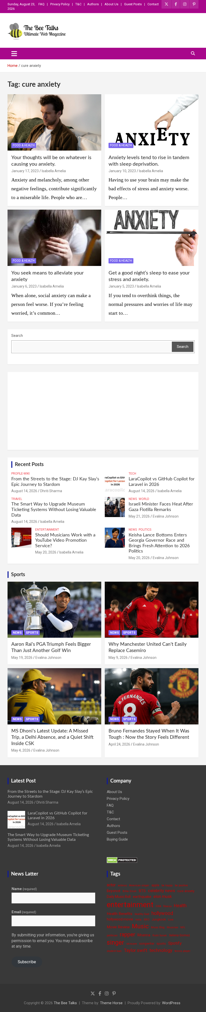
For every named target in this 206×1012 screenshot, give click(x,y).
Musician (172, 927)
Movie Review (118, 927)
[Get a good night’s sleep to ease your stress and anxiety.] (152, 238)
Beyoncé (113, 891)
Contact (153, 4)
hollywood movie (120, 919)
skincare (131, 943)
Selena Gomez (179, 935)
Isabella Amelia (54, 171)
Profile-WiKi (20, 473)
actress (122, 885)
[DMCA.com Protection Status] (122, 859)
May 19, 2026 (21, 658)
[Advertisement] (103, 411)
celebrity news (161, 890)
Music (140, 926)
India (138, 919)
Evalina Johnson (166, 516)
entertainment (130, 904)
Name (24, 889)
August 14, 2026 (24, 491)
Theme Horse (111, 1003)
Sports (18, 574)
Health (180, 905)
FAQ (41, 4)
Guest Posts (133, 4)
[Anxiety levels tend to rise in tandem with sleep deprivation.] (152, 122)
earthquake (142, 897)
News (133, 499)
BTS (142, 891)
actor (111, 885)
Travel (16, 499)
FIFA (158, 906)
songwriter (146, 943)
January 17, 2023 (25, 171)
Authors (93, 4)
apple (155, 885)
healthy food (142, 914)
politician (112, 935)
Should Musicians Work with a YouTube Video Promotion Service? (65, 540)
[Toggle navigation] (14, 53)
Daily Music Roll (119, 897)
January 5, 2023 (121, 286)
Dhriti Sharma (51, 491)
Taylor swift (135, 950)
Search (17, 335)
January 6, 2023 (24, 286)
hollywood (162, 913)
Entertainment (47, 529)
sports (161, 943)
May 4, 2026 (20, 750)
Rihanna (143, 935)
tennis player (182, 951)
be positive (181, 885)
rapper (127, 934)
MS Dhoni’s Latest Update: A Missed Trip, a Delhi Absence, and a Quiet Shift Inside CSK (52, 737)
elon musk (162, 896)
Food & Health (24, 145)
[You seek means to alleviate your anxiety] (54, 238)
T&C (78, 4)
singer (115, 942)
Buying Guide (117, 839)
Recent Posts (29, 464)
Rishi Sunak (159, 935)
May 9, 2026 (118, 658)
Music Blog (158, 927)
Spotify (175, 943)
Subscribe (27, 961)
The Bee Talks (65, 1003)
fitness (167, 906)
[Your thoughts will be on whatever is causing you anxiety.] (54, 122)
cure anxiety (185, 891)
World (144, 499)
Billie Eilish (129, 891)
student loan (114, 951)
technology (160, 950)
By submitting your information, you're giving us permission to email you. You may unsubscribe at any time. (53, 941)
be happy (167, 885)
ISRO (146, 919)
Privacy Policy (60, 4)
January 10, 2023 (122, 171)
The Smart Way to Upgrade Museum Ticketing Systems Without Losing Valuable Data (53, 509)
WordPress (171, 1003)
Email (24, 912)
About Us (111, 4)
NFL (182, 927)
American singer (139, 885)
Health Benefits (119, 913)
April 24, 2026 (119, 744)
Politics (145, 529)
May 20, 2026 (45, 552)
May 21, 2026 (139, 516)
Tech (132, 473)
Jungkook (159, 919)
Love (171, 919)
